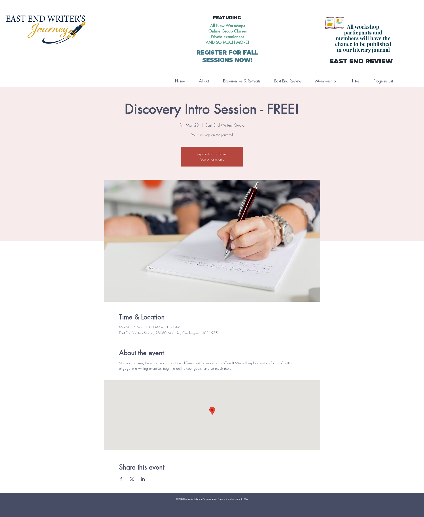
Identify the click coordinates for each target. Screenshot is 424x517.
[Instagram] (408, 10)
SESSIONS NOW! (227, 60)
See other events (212, 159)
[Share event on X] (132, 479)
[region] (360, 37)
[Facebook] (402, 10)
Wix (246, 499)
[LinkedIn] (414, 10)
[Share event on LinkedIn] (143, 479)
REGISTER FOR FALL (227, 52)
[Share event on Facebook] (121, 479)
